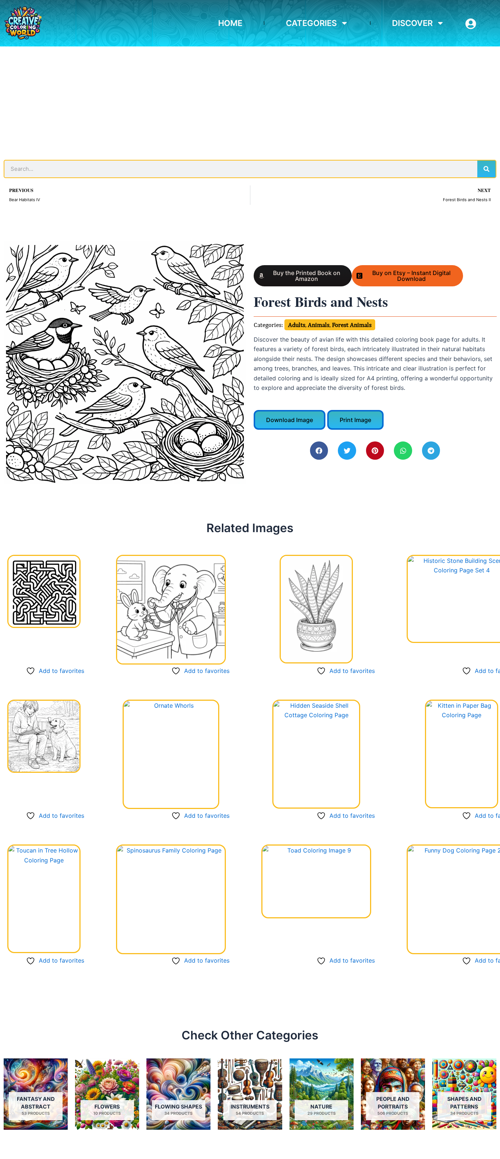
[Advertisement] (250, 101)
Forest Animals (352, 324)
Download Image (289, 420)
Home (230, 23)
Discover (412, 23)
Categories (311, 23)
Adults (296, 324)
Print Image (355, 420)
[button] (319, 450)
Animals (318, 324)
